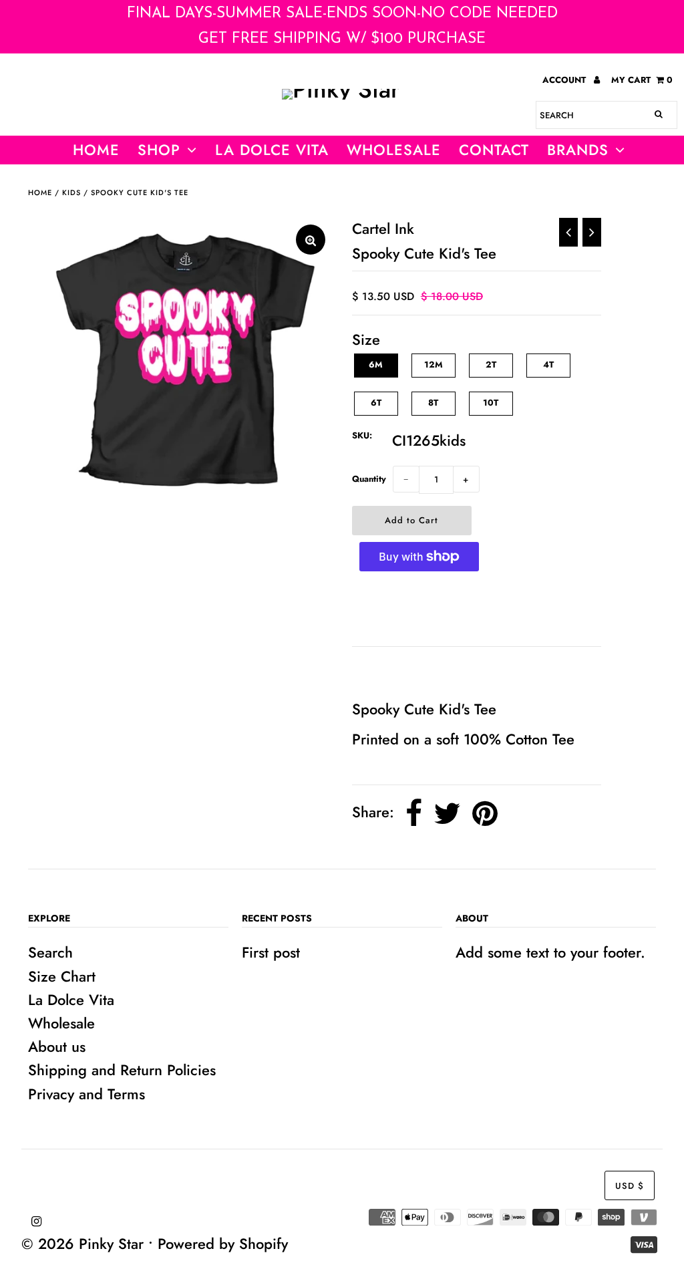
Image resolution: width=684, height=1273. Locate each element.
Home (96, 149)
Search (50, 952)
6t (376, 402)
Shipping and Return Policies (122, 1070)
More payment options (419, 609)
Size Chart (62, 976)
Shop (159, 149)
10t (490, 402)
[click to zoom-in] (310, 240)
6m (376, 364)
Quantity (369, 478)
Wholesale (61, 1023)
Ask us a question (415, 671)
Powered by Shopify (223, 1243)
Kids (71, 192)
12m (433, 364)
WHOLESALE (394, 149)
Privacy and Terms (86, 1094)
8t (433, 402)
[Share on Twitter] (447, 814)
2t (491, 364)
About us (57, 1046)
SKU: (362, 435)
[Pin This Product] (485, 814)
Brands (578, 149)
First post (271, 952)
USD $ (629, 1185)
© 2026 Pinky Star (82, 1243)
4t (548, 364)
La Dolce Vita (272, 149)
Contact (494, 149)
